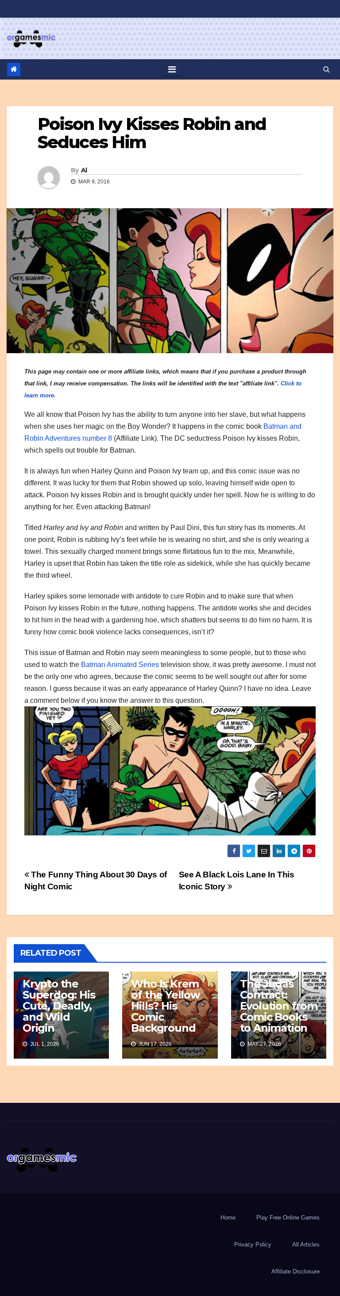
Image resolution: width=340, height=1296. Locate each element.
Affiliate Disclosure (295, 1271)
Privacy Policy (252, 1244)
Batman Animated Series (120, 664)
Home (228, 1217)
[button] (326, 69)
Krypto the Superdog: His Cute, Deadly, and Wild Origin (59, 1005)
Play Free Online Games (288, 1217)
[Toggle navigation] (172, 69)
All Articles (306, 1244)
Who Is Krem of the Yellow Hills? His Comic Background (165, 1005)
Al (84, 170)
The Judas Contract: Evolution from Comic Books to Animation (278, 1005)
